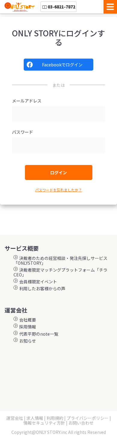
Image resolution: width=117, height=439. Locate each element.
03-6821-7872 (61, 7)
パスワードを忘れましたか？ (58, 189)
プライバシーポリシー (88, 418)
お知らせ (27, 340)
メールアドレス (26, 100)
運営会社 (14, 418)
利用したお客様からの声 (42, 288)
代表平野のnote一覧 (38, 333)
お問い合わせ (81, 423)
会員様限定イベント (38, 281)
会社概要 (27, 319)
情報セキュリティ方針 (44, 423)
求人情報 (34, 418)
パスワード (22, 132)
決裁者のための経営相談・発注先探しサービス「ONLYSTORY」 (60, 260)
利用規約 (54, 418)
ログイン (58, 172)
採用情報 (27, 326)
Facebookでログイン (62, 65)
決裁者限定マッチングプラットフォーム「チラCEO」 (60, 272)
